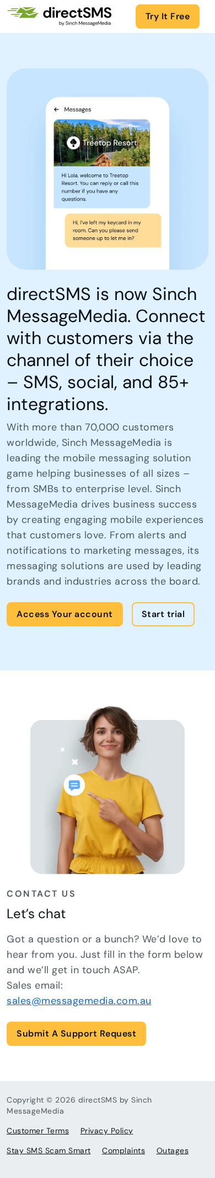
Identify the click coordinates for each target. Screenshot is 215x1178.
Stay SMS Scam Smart (49, 1150)
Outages (173, 1150)
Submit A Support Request (76, 1033)
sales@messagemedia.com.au (79, 1000)
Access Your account (65, 614)
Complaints (123, 1150)
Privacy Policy (106, 1131)
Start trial (163, 614)
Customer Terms (38, 1131)
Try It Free (168, 16)
